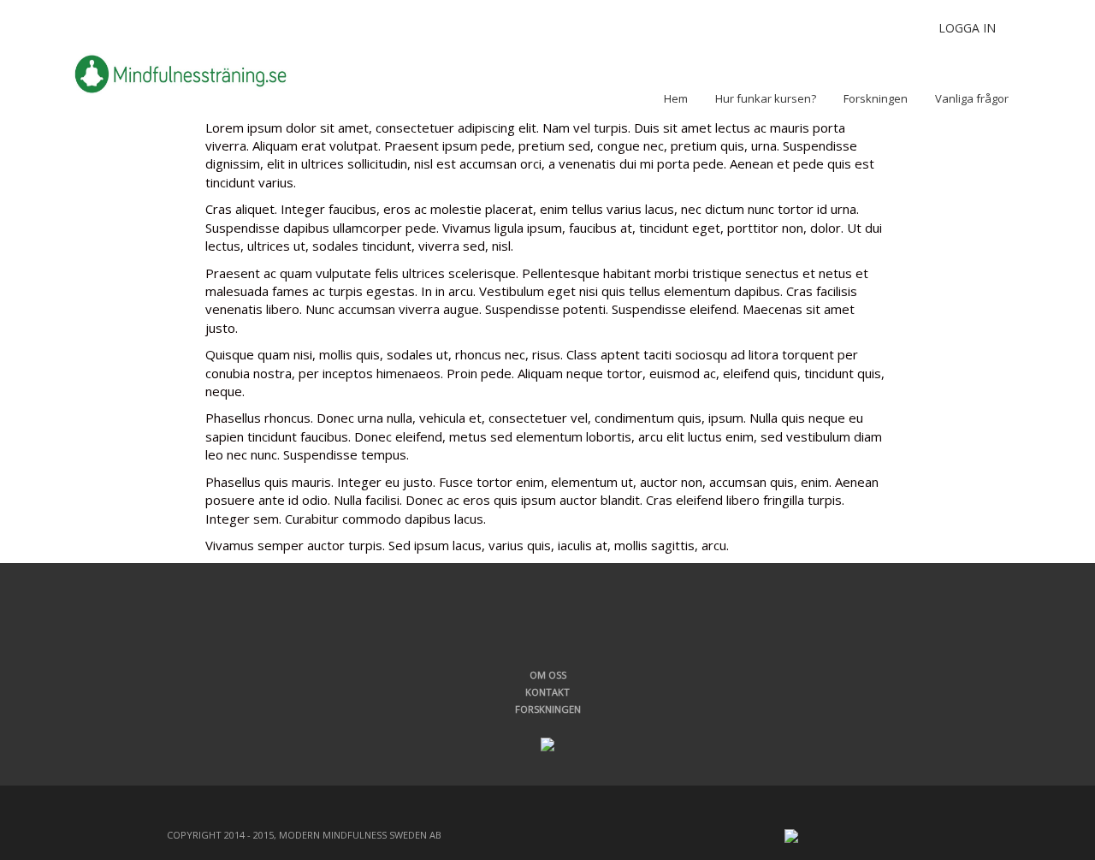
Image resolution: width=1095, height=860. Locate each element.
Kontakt (547, 691)
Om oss (548, 674)
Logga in (967, 28)
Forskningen (548, 709)
